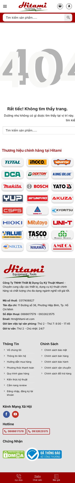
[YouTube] (15, 414)
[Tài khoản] (69, 6)
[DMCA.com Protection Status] (14, 454)
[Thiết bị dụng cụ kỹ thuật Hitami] (33, 6)
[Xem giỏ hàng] (60, 6)
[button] (5, 6)
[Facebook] (6, 414)
